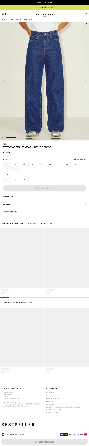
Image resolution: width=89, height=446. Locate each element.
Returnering (50, 401)
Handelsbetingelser (52, 393)
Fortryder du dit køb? (52, 413)
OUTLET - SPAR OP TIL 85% (44, 8)
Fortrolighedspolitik (52, 398)
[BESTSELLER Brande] (44, 15)
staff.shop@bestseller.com (11, 398)
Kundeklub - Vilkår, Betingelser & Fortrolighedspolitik (63, 407)
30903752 (6, 396)
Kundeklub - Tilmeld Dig (54, 410)
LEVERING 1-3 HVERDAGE (44, 2)
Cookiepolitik (50, 396)
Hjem (4, 19)
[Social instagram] (3, 434)
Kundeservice (50, 404)
